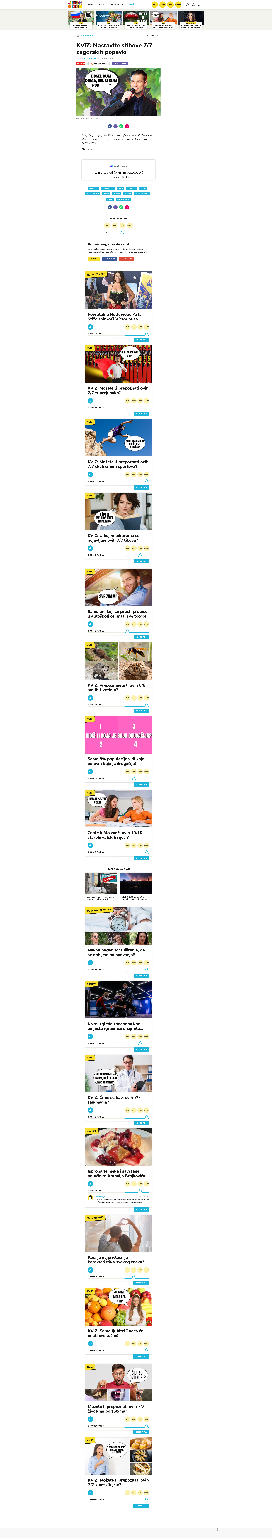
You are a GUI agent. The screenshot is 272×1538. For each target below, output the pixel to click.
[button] (2, 1524)
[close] (217, 1529)
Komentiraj (142, 340)
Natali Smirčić (90, 58)
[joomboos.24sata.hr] (75, 4)
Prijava (94, 259)
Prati (101, 64)
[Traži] (187, 4)
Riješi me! (88, 36)
